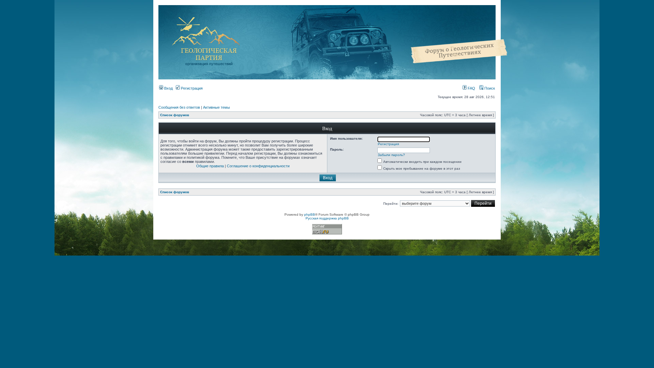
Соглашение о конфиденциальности (258, 166)
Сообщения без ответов (179, 107)
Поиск (489, 88)
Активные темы (216, 107)
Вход (168, 88)
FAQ (471, 88)
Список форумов (174, 115)
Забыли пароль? (391, 155)
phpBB (309, 214)
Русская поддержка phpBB (327, 218)
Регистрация (191, 88)
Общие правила (210, 166)
